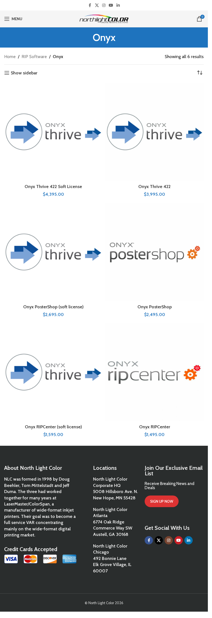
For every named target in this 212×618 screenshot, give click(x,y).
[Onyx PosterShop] (154, 252)
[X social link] (96, 5)
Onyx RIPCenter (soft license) (53, 426)
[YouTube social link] (111, 5)
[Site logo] (104, 18)
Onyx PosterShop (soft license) (53, 306)
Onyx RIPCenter (154, 426)
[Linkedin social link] (118, 5)
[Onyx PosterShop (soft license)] (53, 252)
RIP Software (34, 56)
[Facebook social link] (90, 5)
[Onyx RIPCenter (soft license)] (53, 372)
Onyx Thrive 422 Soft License (53, 186)
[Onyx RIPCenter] (154, 372)
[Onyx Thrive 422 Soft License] (53, 132)
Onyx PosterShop (154, 306)
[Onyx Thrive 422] (154, 132)
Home (10, 56)
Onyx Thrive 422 (154, 186)
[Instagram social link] (103, 5)
